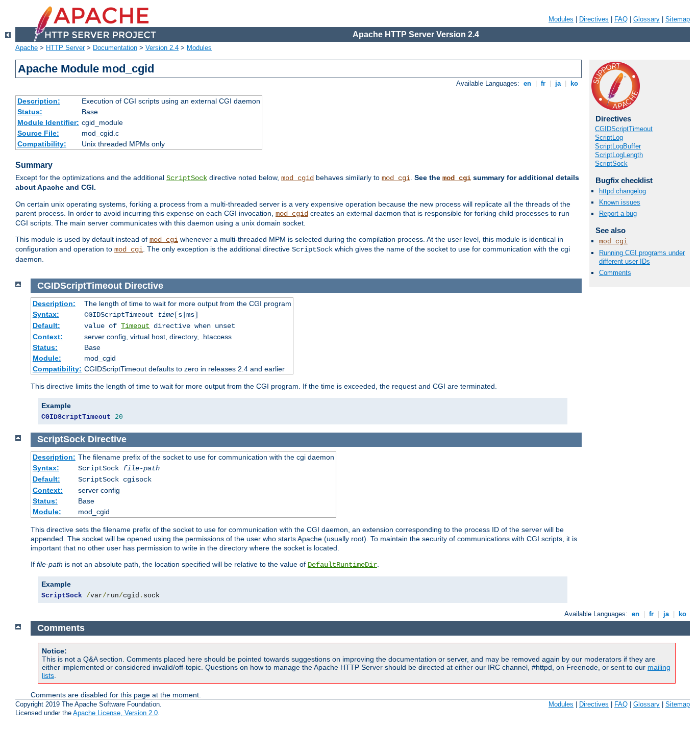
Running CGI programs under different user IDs (642, 257)
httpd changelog (622, 191)
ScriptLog (609, 137)
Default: (46, 325)
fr (543, 83)
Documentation (115, 48)
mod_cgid (297, 178)
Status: (29, 112)
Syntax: (46, 314)
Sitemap (677, 19)
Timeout (135, 326)
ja (558, 83)
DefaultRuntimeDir (342, 565)
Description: (38, 101)
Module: (47, 358)
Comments (615, 272)
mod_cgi (396, 178)
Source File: (38, 133)
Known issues (619, 202)
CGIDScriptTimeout (624, 129)
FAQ (621, 19)
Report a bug (618, 213)
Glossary (646, 19)
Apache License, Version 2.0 (115, 713)
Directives (594, 19)
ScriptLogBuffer (618, 146)
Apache (26, 48)
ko (574, 83)
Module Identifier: (48, 122)
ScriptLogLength (619, 155)
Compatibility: (41, 144)
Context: (48, 337)
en (527, 83)
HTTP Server (65, 48)
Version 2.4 (162, 48)
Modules (561, 19)
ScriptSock (186, 178)
